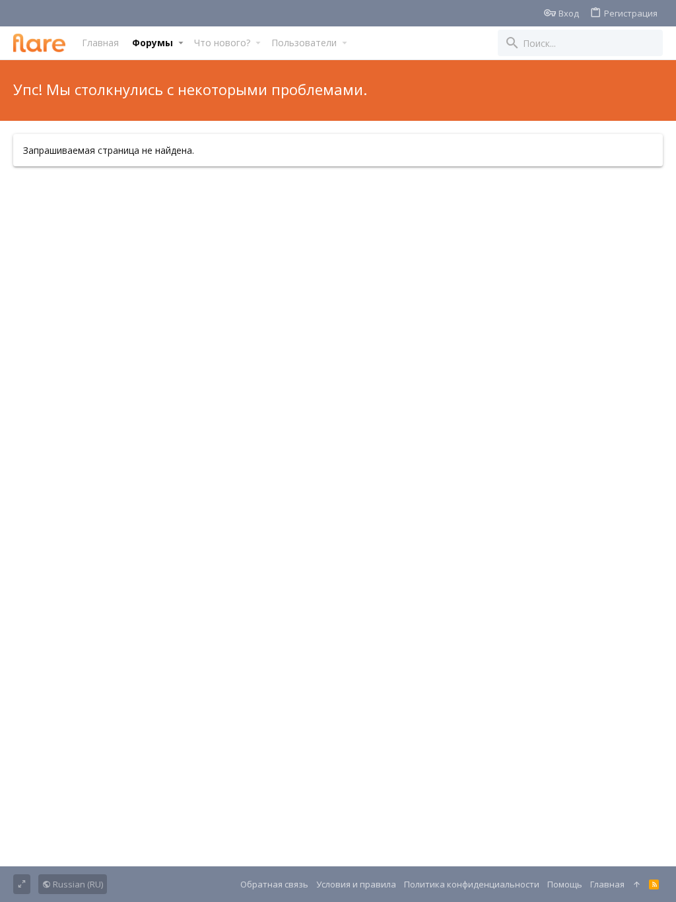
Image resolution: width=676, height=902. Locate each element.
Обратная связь (274, 884)
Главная (607, 884)
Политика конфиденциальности (471, 884)
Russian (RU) (77, 884)
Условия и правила (356, 884)
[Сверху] (636, 884)
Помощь (564, 884)
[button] (180, 43)
